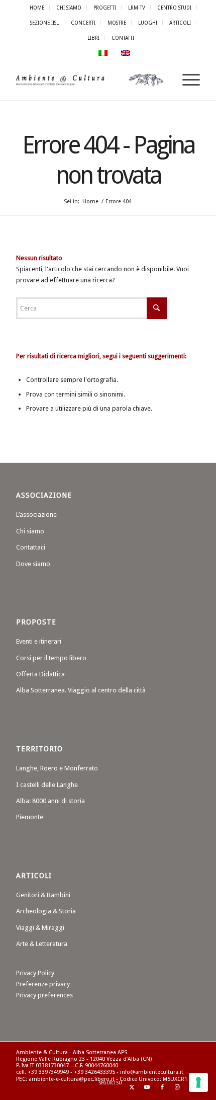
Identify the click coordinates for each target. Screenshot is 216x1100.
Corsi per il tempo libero (51, 658)
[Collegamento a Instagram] (177, 1087)
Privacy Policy (35, 973)
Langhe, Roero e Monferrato (57, 768)
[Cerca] (162, 80)
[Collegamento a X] (132, 1087)
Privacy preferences (44, 995)
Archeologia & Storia (46, 911)
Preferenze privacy (43, 984)
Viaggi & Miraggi (40, 927)
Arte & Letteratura (41, 944)
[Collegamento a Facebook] (162, 1087)
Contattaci (30, 547)
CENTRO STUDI (174, 8)
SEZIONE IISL (44, 23)
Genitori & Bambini (43, 895)
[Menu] (186, 80)
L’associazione (36, 514)
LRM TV (136, 8)
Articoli (180, 23)
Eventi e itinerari (38, 641)
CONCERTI (83, 23)
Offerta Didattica (40, 674)
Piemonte (29, 817)
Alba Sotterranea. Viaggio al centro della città (81, 690)
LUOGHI (147, 23)
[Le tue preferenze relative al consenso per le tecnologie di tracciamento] (198, 1082)
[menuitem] (37, 7)
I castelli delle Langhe (47, 785)
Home (37, 8)
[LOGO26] (89, 80)
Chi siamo (30, 531)
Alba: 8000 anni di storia (50, 801)
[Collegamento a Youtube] (147, 1087)
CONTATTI (123, 38)
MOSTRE (116, 23)
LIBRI (93, 38)
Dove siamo (33, 564)
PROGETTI (104, 8)
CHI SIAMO (68, 8)
